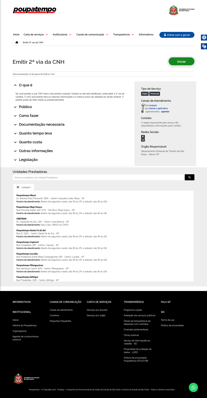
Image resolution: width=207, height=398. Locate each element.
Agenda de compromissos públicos (26, 338)
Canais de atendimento (61, 309)
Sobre (15, 319)
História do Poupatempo (25, 325)
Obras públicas (131, 334)
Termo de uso (167, 319)
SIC (163, 311)
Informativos (146, 34)
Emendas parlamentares (136, 329)
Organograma (20, 330)
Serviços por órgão (96, 315)
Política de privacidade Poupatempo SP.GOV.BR (136, 359)
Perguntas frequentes (60, 320)
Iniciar (181, 61)
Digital (144, 93)
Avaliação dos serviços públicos (139, 315)
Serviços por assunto (97, 309)
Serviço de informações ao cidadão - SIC (137, 342)
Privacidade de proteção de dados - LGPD (137, 350)
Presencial (154, 93)
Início (16, 34)
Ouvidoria (54, 315)
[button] (36, 35)
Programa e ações (133, 309)
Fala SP (165, 301)
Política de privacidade (172, 325)
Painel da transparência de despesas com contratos (137, 322)
